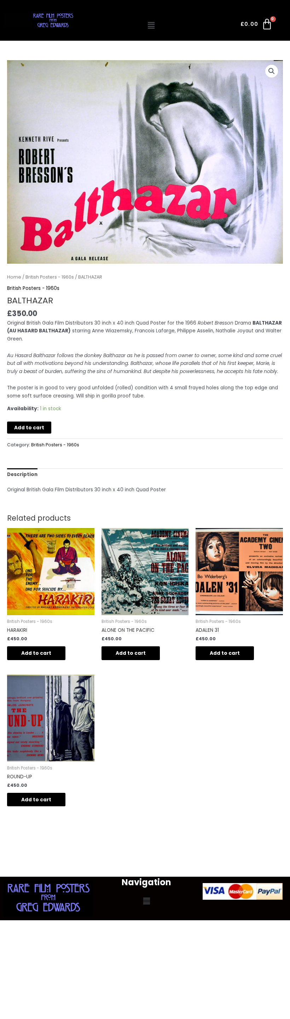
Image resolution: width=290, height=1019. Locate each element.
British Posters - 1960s (49, 277)
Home (14, 277)
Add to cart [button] (36, 653)
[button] (151, 25)
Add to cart (29, 427)
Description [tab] (22, 474)
